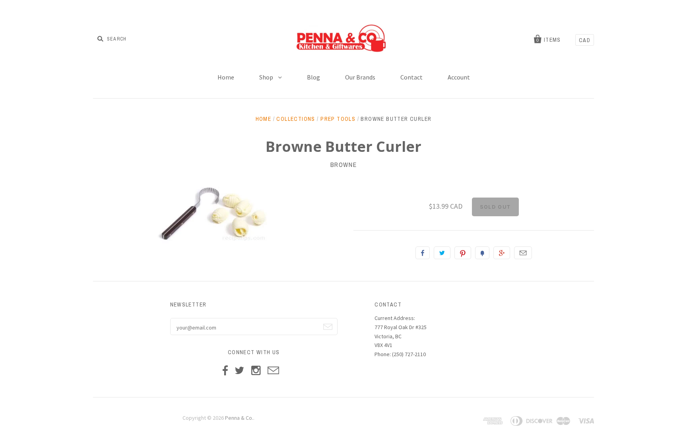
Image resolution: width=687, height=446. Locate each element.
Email (523, 252)
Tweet (442, 252)
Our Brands (360, 77)
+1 (501, 252)
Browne (343, 164)
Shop (266, 77)
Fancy (482, 252)
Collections (295, 118)
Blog (313, 77)
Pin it (462, 252)
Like (422, 252)
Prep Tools (337, 118)
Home (225, 77)
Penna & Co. (239, 417)
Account (459, 77)
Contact (411, 77)
